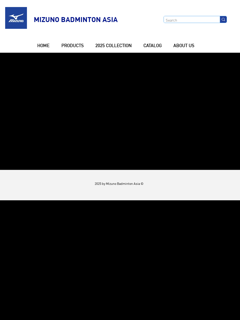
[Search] (223, 19)
